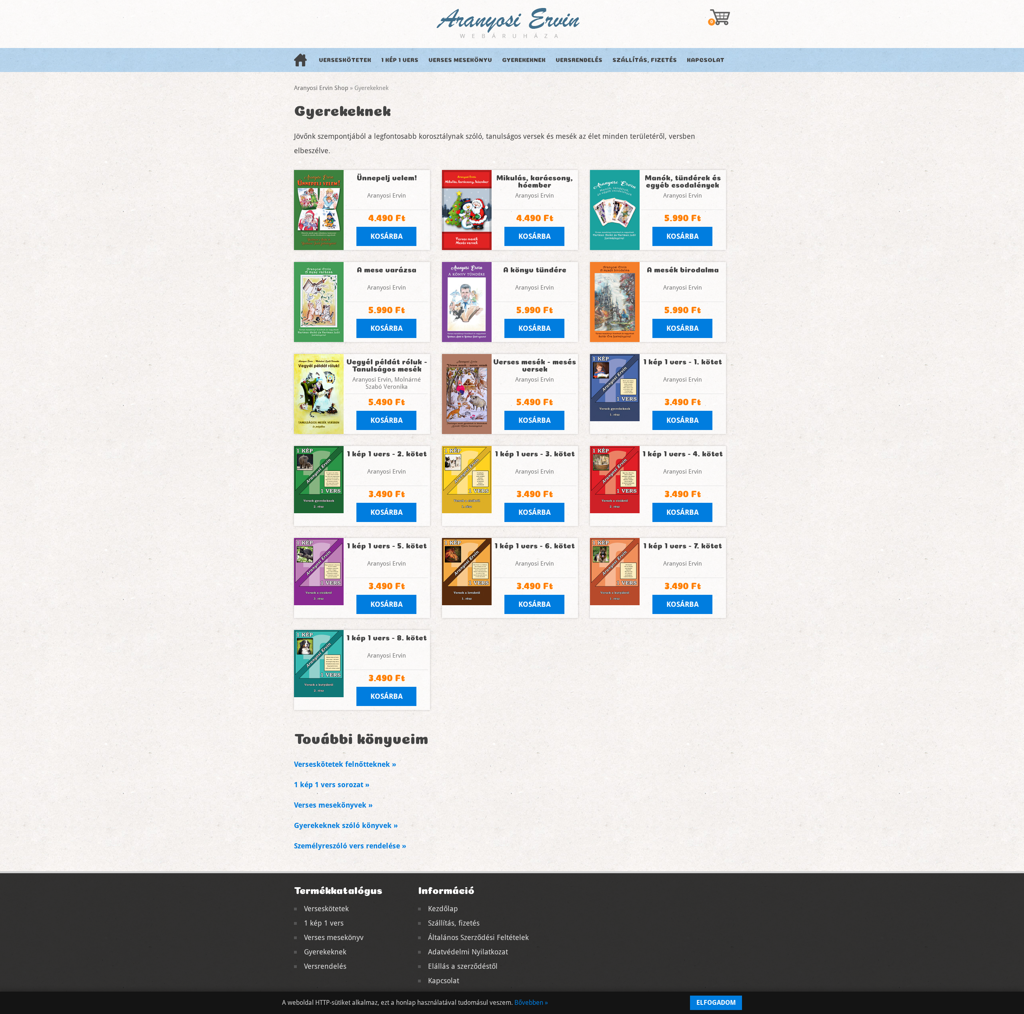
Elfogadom (716, 1002)
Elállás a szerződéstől (463, 966)
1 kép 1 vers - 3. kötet (535, 453)
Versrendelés (579, 60)
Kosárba (386, 236)
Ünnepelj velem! (387, 177)
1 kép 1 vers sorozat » (332, 784)
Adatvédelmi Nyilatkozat (468, 952)
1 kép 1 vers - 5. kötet (387, 545)
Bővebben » (531, 1002)
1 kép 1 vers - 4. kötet (682, 453)
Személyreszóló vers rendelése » (350, 846)
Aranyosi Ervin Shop (321, 88)
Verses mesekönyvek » (333, 805)
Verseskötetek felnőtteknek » (345, 764)
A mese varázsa (386, 269)
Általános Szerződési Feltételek (478, 937)
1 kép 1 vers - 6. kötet (534, 545)
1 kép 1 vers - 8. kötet (386, 637)
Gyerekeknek (524, 60)
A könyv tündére (534, 269)
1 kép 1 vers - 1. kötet (682, 361)
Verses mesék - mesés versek (534, 365)
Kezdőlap (443, 908)
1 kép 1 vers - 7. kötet (682, 545)
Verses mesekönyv (460, 60)
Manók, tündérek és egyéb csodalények (683, 181)
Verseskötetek (345, 60)
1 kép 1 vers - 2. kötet (387, 453)
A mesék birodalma (683, 269)
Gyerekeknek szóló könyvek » (346, 825)
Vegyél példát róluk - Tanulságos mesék (386, 365)
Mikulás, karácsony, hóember (534, 181)
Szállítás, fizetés (644, 60)
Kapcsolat (705, 60)
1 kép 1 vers (399, 60)
